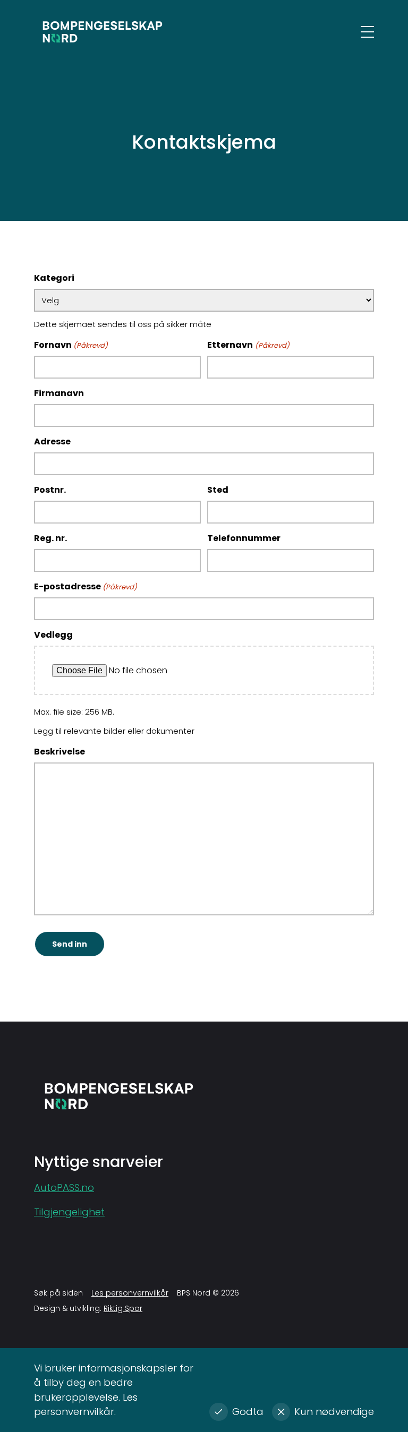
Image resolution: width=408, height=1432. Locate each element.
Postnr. (50, 490)
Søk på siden (58, 1293)
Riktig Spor (123, 1308)
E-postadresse (85, 586)
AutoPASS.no (64, 1187)
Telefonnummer (243, 538)
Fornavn (71, 345)
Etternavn (248, 345)
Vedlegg (53, 635)
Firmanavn (59, 393)
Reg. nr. (50, 538)
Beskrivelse (59, 751)
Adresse (52, 441)
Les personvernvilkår (129, 1293)
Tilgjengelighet (69, 1212)
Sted (217, 490)
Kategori (54, 278)
